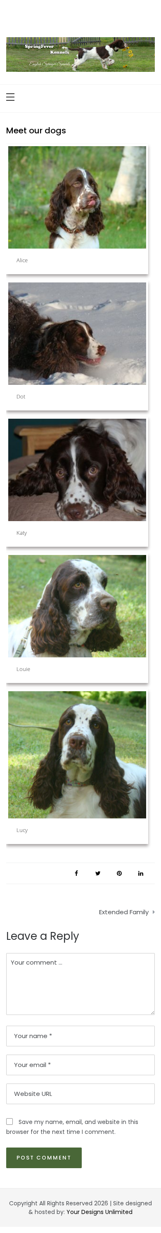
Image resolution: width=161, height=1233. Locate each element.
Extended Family (124, 912)
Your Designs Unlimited (99, 1212)
